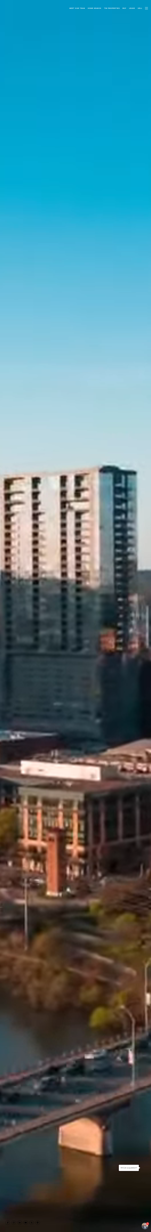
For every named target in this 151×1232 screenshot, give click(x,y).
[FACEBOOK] (8, 1222)
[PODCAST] (37, 1222)
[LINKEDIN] (19, 1222)
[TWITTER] (31, 1222)
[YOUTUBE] (25, 1222)
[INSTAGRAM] (13, 1222)
